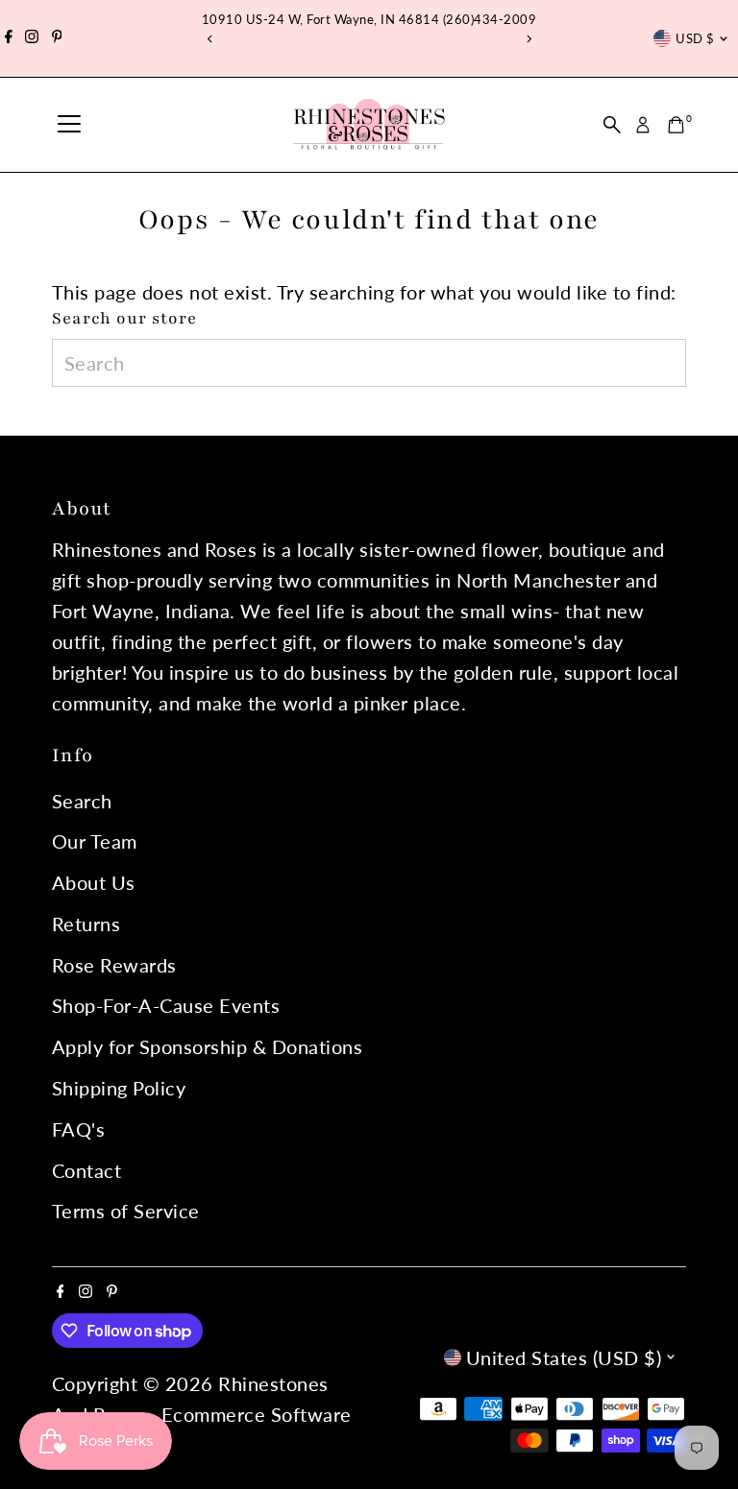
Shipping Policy (119, 1087)
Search (82, 800)
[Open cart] (676, 124)
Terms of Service (126, 1210)
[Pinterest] (57, 38)
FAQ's (79, 1129)
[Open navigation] (69, 125)
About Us (93, 882)
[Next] (528, 38)
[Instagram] (31, 38)
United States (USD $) (564, 1357)
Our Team (94, 841)
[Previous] (210, 38)
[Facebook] (8, 38)
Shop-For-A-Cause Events (166, 1005)
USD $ (695, 38)
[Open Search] (612, 124)
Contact (87, 1170)
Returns (86, 923)
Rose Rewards (114, 964)
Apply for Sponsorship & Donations (207, 1046)
